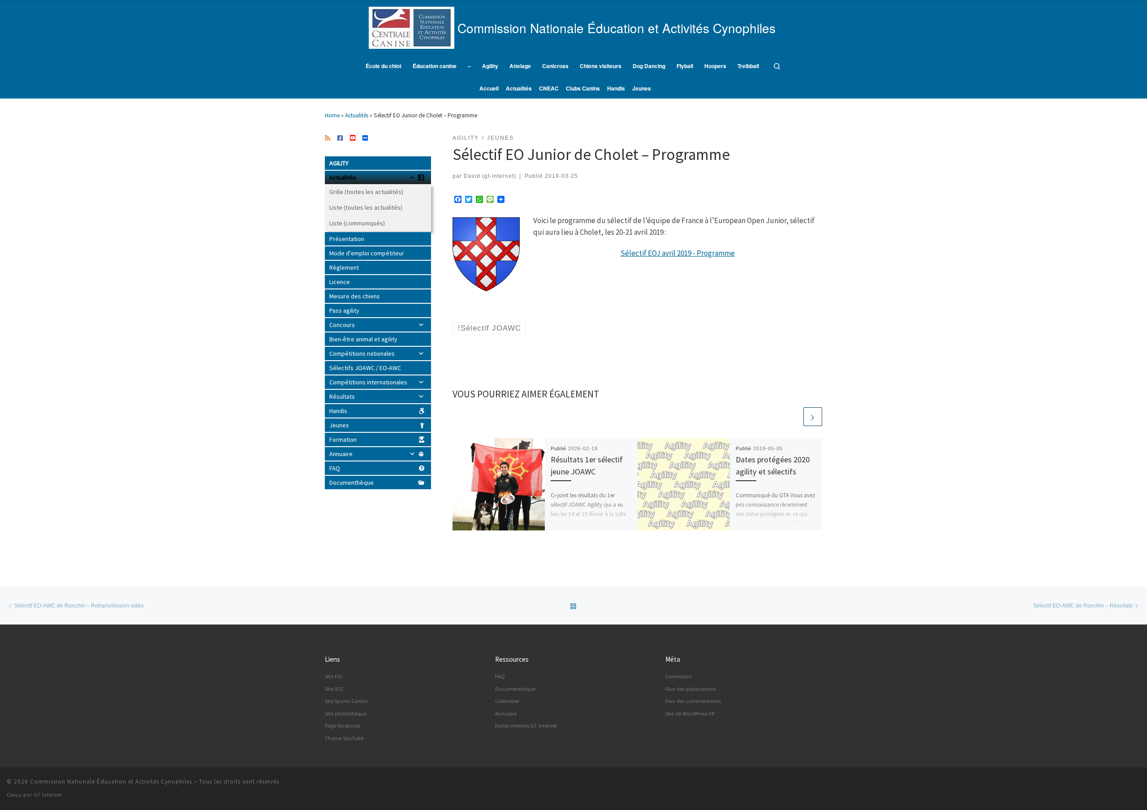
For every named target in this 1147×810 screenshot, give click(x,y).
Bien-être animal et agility (363, 339)
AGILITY (339, 163)
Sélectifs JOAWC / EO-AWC (365, 368)
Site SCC (334, 688)
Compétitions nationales (362, 353)
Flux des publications (690, 688)
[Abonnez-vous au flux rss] (327, 138)
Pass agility (344, 310)
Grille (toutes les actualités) (366, 192)
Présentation (346, 239)
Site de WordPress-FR (690, 713)
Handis (338, 411)
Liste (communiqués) (357, 223)
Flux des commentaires (693, 701)
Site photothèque (346, 713)
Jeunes (339, 425)
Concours (342, 325)
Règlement (344, 267)
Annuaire (341, 454)
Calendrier (507, 701)
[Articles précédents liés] (792, 416)
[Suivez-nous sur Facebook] (340, 138)
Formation (343, 439)
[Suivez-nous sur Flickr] (365, 138)
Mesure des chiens (354, 296)
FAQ (334, 468)
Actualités (356, 115)
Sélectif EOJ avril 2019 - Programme (678, 253)
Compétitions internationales (368, 382)
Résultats (342, 396)
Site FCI (333, 676)
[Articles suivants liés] (812, 416)
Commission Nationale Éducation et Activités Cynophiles (111, 781)
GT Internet (48, 795)
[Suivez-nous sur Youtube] (352, 138)
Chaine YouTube (344, 738)
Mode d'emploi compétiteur (366, 253)
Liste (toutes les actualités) (365, 207)
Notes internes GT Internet (526, 725)
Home (332, 115)
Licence (339, 282)
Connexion (678, 676)
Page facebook (342, 725)
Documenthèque (351, 482)
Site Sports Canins (346, 701)
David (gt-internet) (490, 176)
